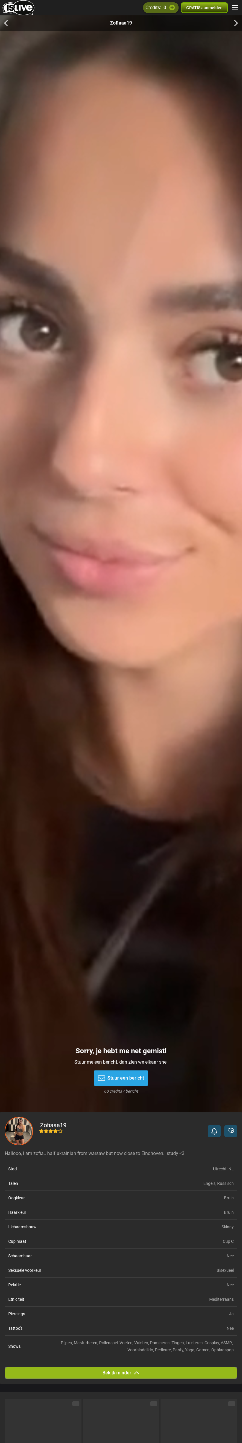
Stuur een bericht (125, 1078)
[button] (214, 1131)
